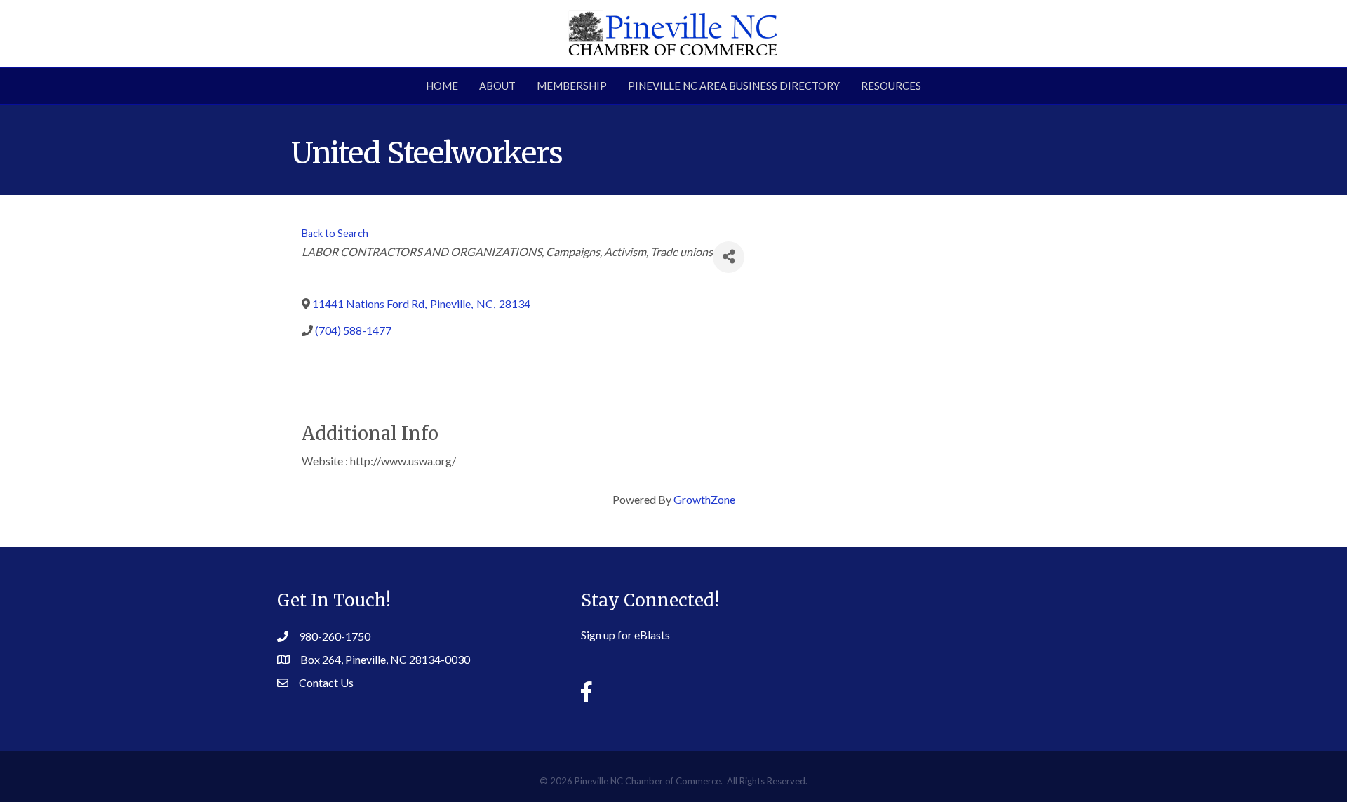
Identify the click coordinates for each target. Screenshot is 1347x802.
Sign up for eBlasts (625, 634)
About (497, 85)
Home (442, 85)
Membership (572, 85)
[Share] (728, 257)
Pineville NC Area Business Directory (734, 85)
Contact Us (326, 682)
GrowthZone (704, 499)
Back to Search (335, 233)
